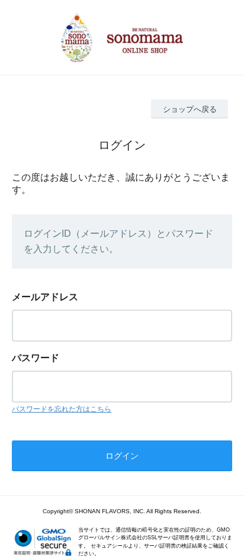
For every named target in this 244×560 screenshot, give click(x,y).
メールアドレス (45, 297)
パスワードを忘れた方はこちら (61, 409)
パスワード (35, 358)
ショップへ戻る (190, 109)
